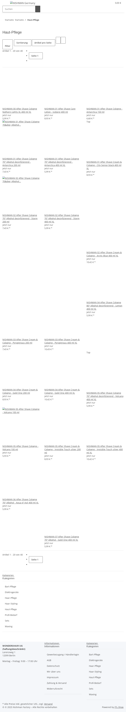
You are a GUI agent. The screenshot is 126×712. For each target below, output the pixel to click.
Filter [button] (7, 45)
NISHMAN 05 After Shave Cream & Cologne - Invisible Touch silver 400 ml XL (105, 449)
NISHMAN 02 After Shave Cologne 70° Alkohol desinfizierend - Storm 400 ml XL (61, 218)
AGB (49, 660)
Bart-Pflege (10, 586)
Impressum (53, 677)
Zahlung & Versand (57, 683)
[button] (109, 3)
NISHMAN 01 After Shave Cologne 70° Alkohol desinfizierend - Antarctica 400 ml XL (61, 162)
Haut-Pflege (11, 609)
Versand (48, 703)
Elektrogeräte (12, 592)
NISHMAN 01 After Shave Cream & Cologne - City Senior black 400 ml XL (104, 165)
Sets (7, 620)
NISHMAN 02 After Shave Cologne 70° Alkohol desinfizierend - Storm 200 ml (19, 218)
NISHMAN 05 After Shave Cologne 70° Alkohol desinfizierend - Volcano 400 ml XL (105, 396)
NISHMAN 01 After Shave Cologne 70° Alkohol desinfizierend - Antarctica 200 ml (19, 162)
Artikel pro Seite (42, 42)
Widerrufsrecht (55, 688)
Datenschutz (53, 665)
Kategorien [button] (8, 575)
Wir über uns (53, 671)
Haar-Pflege (11, 597)
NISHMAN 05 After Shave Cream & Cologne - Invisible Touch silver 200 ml (62, 449)
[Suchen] (37, 9)
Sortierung (22, 42)
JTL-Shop (119, 707)
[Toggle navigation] (6, 3)
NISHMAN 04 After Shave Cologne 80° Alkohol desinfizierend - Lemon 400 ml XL (104, 305)
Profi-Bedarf (11, 615)
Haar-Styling (11, 603)
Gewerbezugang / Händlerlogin (63, 654)
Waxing (8, 626)
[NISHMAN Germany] (22, 3)
